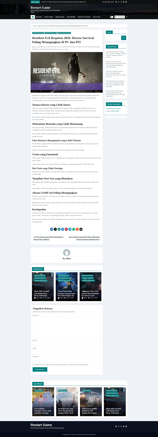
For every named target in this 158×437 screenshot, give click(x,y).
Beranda (39, 17)
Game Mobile (71, 17)
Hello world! (115, 111)
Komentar (36, 315)
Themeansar (91, 434)
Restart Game (40, 7)
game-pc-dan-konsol (64, 33)
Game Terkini (48, 17)
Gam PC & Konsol (38, 33)
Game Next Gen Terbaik (87, 47)
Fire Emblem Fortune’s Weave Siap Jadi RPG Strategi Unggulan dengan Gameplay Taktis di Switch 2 (42, 414)
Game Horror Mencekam (60, 47)
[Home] (33, 17)
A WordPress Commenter (113, 108)
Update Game (59, 17)
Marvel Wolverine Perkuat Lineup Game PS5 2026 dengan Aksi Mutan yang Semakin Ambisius (66, 295)
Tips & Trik (96, 17)
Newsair (83, 434)
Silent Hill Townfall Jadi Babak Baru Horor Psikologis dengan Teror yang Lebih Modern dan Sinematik (113, 414)
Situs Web (36, 356)
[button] (126, 17)
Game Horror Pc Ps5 (74, 47)
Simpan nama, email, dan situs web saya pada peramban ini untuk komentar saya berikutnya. (61, 364)
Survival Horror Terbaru (62, 49)
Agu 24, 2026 (46, 297)
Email (35, 348)
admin (38, 47)
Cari (109, 32)
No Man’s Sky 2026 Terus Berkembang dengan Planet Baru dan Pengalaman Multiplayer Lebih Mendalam (66, 414)
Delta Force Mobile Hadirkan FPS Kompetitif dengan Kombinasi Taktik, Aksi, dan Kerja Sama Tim (90, 414)
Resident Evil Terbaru (49, 49)
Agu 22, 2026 (93, 297)
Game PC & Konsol (84, 17)
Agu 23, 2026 (69, 297)
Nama (35, 340)
